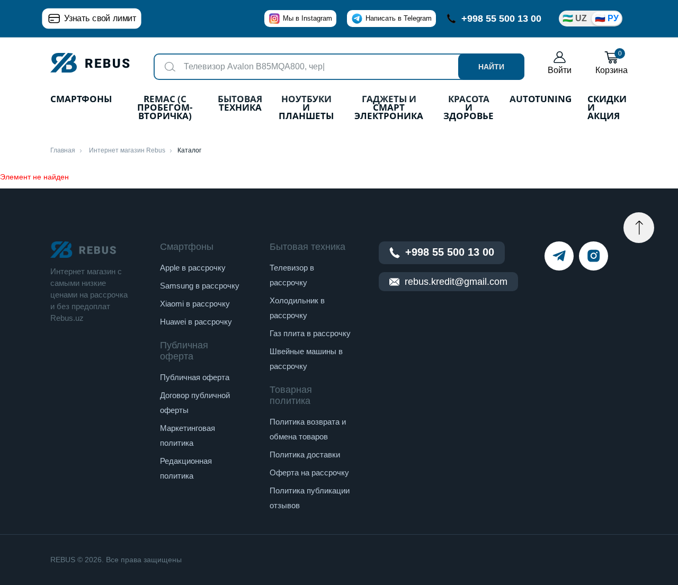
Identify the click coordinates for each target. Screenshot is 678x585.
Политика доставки (305, 454)
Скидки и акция (607, 108)
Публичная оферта (194, 377)
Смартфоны (81, 100)
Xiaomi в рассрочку (195, 303)
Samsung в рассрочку (199, 285)
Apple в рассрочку (193, 267)
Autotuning (541, 100)
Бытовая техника (240, 104)
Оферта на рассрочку (309, 472)
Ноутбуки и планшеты (306, 108)
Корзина (611, 63)
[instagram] (593, 256)
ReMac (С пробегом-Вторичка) (164, 108)
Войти (560, 70)
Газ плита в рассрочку (310, 333)
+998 (501, 18)
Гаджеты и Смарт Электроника (388, 108)
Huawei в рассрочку (196, 321)
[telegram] (559, 256)
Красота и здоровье (468, 108)
